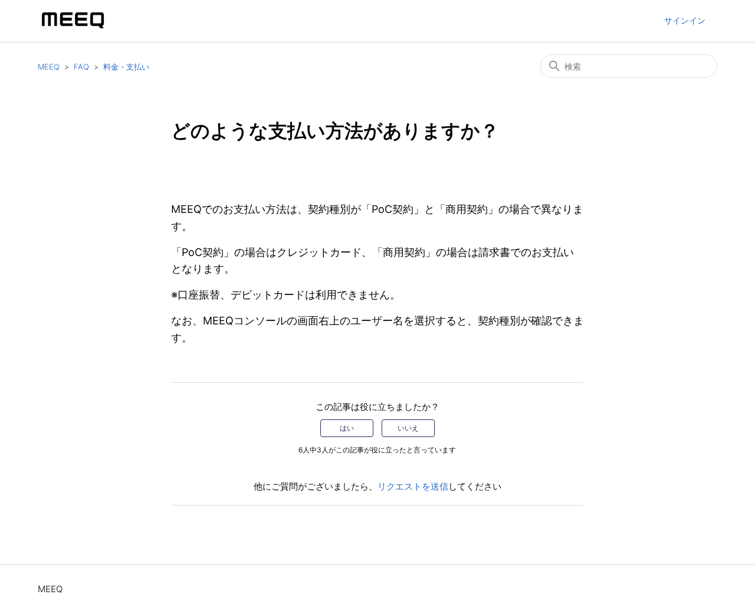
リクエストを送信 (413, 486)
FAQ (81, 66)
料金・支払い (126, 66)
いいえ (408, 427)
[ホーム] (73, 26)
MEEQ (49, 66)
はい (347, 427)
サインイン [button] (684, 20)
